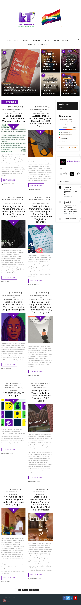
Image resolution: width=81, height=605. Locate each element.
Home (9, 40)
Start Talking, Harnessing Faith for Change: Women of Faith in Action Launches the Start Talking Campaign (40, 503)
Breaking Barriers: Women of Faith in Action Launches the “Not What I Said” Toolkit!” (40, 395)
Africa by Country (41, 40)
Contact (32, 45)
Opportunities (9, 113)
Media (16, 40)
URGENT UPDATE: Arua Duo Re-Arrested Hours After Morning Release (50, 60)
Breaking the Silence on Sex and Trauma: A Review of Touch (70, 85)
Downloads (43, 45)
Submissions (13, 390)
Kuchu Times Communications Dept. (13, 109)
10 (31, 590)
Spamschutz (6, 601)
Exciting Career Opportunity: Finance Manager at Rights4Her (13, 118)
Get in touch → (72, 147)
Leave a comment (8, 184)
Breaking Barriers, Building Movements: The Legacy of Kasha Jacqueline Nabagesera (13, 306)
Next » (36, 590)
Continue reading (9, 180)
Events (34, 113)
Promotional (18, 113)
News (44, 51)
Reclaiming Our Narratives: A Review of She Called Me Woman (19, 88)
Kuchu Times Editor (11, 385)
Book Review (7, 84)
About (26, 40)
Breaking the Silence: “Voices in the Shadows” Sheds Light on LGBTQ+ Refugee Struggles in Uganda (13, 211)
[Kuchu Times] (40, 19)
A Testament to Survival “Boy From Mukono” (69, 63)
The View (55, 79)
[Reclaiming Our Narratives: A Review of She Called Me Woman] (20, 72)
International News (61, 40)
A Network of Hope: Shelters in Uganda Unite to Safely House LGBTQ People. (13, 501)
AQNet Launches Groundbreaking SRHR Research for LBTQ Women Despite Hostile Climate (40, 121)
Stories (49, 79)
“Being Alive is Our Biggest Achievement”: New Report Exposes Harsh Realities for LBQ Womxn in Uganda (40, 307)
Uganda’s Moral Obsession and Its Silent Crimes (50, 86)
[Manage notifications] (4, 600)
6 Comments (7, 368)
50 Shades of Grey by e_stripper (13, 394)
